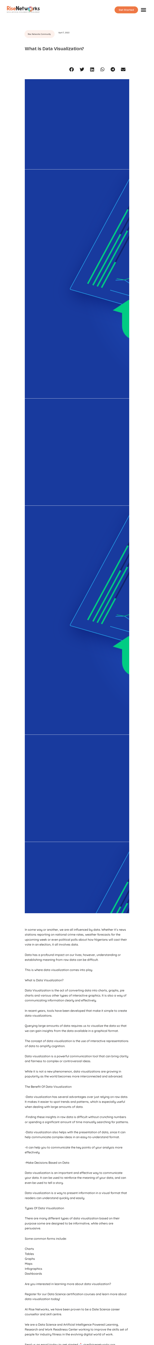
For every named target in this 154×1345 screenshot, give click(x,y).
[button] (143, 10)
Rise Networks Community (39, 34)
